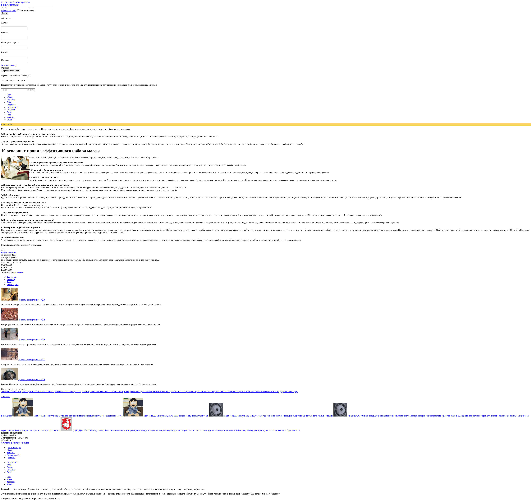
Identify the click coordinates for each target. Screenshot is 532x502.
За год (9, 282)
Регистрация (12, 5)
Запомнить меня (27, 10)
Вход (3, 5)
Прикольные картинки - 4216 (31, 379)
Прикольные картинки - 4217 (31, 359)
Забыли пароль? (8, 10)
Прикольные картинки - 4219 (31, 320)
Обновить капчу (9, 65)
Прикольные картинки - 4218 (31, 300)
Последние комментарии (13, 389)
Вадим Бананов (8, 252)
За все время (12, 284)
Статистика (6, 2)
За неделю (11, 277)
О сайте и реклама (21, 2)
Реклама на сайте (21, 443)
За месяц (11, 279)
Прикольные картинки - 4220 (31, 340)
